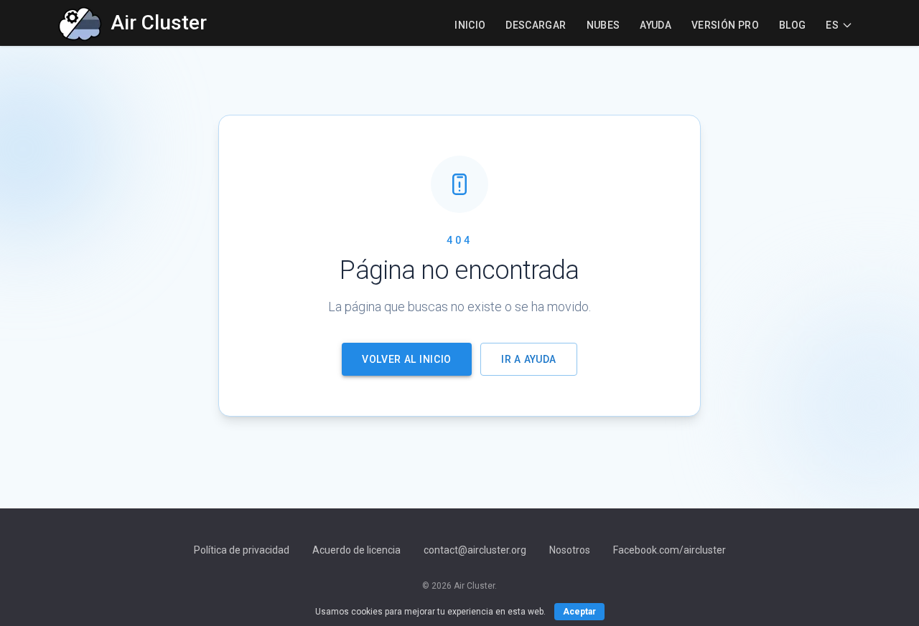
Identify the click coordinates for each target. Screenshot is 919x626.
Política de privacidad (241, 550)
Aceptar (579, 612)
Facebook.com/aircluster (669, 550)
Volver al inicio (407, 359)
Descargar (535, 25)
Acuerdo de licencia (356, 550)
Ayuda (655, 25)
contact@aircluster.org (475, 550)
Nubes (603, 25)
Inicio (469, 25)
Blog (792, 25)
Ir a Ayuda (528, 359)
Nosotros (569, 550)
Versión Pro (725, 25)
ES (832, 25)
